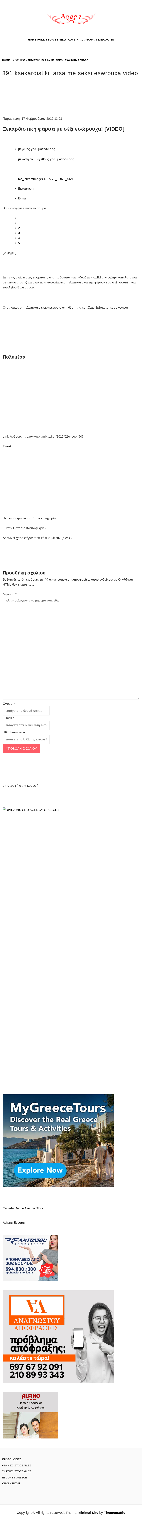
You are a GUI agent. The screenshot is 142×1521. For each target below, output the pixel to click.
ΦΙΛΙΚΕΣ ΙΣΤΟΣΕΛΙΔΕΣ (16, 1465)
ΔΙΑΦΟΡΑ (88, 39)
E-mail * (8, 718)
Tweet (7, 446)
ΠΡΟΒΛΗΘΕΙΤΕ (11, 1459)
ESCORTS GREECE (14, 1477)
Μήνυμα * (10, 594)
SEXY (63, 39)
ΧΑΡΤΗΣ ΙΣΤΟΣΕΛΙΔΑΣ (16, 1471)
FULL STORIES (47, 39)
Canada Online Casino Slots (23, 1208)
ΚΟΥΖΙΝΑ (74, 39)
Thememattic (114, 1513)
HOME (32, 39)
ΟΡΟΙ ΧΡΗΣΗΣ (11, 1483)
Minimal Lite (88, 1513)
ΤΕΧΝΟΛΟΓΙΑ (105, 39)
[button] (67, 42)
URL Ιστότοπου (14, 732)
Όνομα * (9, 703)
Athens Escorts (14, 1222)
